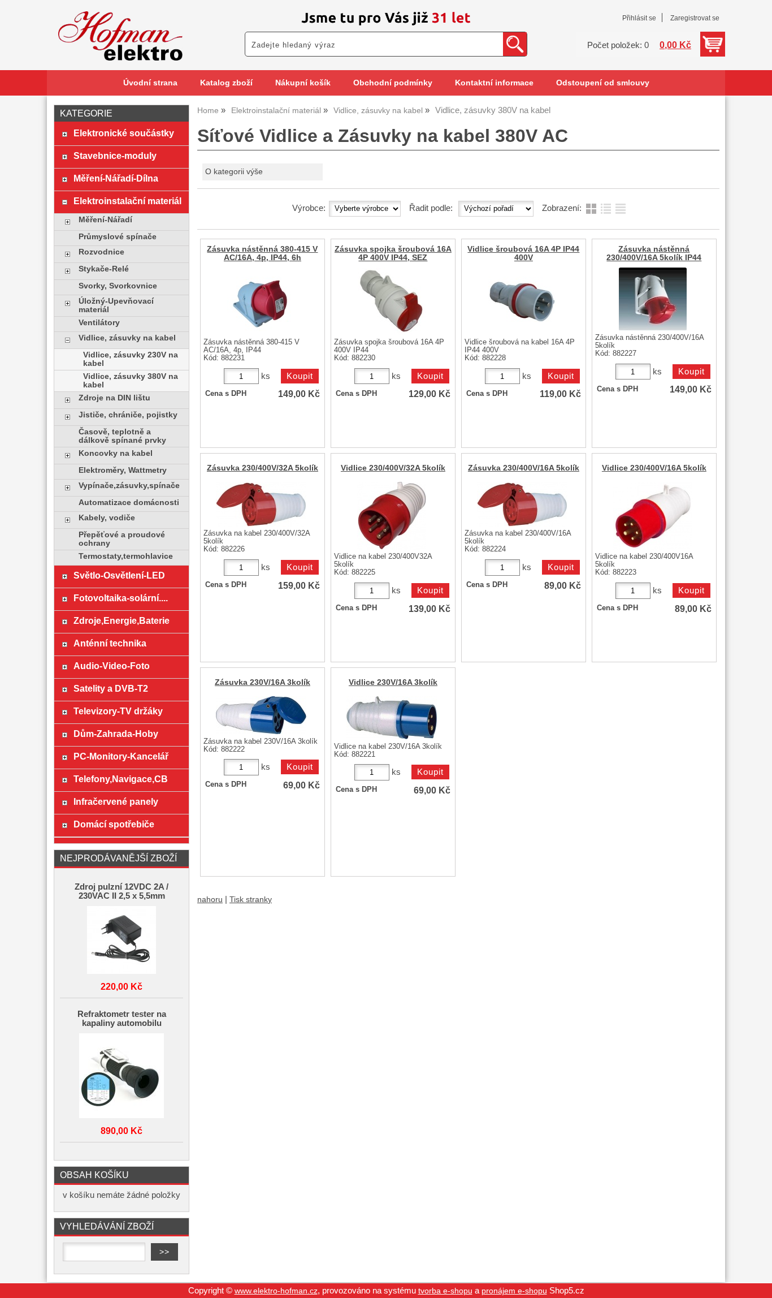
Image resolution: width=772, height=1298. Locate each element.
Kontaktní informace (494, 83)
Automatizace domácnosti (129, 502)
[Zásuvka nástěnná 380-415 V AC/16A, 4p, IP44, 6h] (261, 301)
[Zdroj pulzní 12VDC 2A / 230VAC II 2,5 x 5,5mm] (121, 941)
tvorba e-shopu (445, 1291)
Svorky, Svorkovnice (118, 286)
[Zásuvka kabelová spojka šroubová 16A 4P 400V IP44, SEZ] (392, 301)
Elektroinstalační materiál (127, 201)
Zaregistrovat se (694, 18)
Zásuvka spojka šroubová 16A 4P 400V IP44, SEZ (393, 253)
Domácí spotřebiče (113, 824)
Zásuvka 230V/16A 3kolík (262, 682)
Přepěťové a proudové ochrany (122, 539)
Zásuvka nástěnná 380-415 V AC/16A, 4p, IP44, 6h (262, 253)
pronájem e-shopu (514, 1291)
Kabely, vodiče (107, 518)
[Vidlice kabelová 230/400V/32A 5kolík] (391, 516)
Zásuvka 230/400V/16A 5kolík (523, 468)
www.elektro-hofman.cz (276, 1291)
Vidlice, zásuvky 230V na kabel (130, 359)
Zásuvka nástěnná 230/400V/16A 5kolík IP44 (653, 253)
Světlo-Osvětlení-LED (119, 575)
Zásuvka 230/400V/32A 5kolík (262, 468)
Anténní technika (109, 643)
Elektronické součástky (123, 133)
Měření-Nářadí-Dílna (115, 178)
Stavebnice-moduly (115, 155)
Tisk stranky (250, 899)
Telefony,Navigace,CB (120, 779)
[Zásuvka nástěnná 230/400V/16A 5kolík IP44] (653, 299)
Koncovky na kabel (116, 453)
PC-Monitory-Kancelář (120, 756)
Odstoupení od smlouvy (602, 83)
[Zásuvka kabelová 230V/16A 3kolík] (261, 715)
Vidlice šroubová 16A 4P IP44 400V (523, 253)
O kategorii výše (234, 171)
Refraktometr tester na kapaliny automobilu (121, 1019)
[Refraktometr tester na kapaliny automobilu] (121, 1076)
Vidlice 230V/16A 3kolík (393, 682)
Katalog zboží (226, 83)
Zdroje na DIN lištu (114, 398)
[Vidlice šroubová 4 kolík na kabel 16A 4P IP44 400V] (522, 301)
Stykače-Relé (104, 269)
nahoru (210, 899)
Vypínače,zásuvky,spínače (129, 485)
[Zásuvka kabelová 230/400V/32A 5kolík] (261, 504)
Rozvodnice (101, 252)
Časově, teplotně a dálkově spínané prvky (122, 436)
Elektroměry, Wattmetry (123, 470)
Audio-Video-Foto (111, 666)
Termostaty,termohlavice (126, 556)
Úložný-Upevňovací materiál (116, 305)
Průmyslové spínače (118, 236)
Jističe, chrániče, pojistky (128, 415)
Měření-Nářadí (105, 219)
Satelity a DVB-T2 (110, 688)
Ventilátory (99, 322)
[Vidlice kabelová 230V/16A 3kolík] (391, 717)
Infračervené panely (115, 801)
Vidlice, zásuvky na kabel (127, 338)
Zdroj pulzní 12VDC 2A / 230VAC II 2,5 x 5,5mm (121, 891)
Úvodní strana (150, 83)
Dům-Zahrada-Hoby (115, 733)
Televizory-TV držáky (118, 711)
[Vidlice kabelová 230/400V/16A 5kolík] (652, 516)
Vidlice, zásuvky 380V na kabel (130, 380)
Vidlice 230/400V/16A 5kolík (654, 468)
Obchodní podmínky (392, 83)
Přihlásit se (639, 18)
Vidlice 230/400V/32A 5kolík (393, 468)
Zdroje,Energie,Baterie (121, 620)
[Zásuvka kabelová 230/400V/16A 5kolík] (522, 504)
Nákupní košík (303, 83)
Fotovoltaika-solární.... (120, 598)
